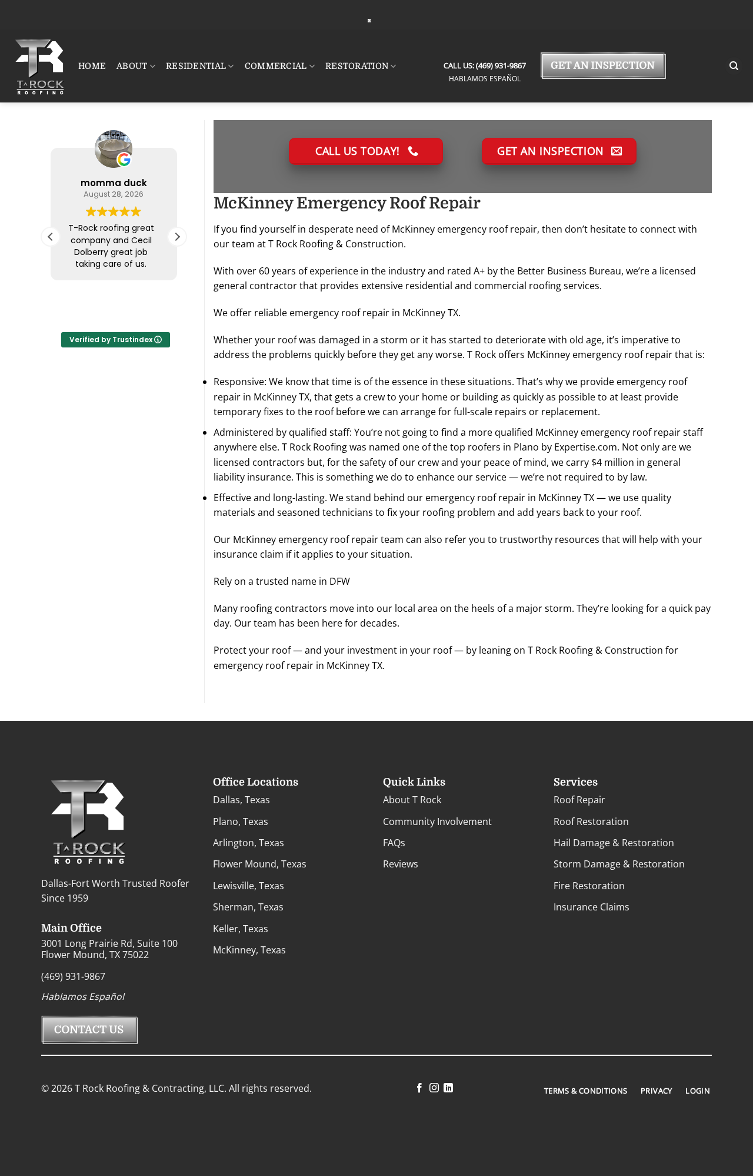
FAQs (394, 842)
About (131, 66)
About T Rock (412, 799)
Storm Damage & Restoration (619, 863)
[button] (177, 237)
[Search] (734, 66)
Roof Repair (579, 799)
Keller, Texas (240, 928)
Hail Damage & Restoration (614, 842)
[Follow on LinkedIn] (448, 1088)
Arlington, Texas (248, 842)
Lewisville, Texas (248, 885)
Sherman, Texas (248, 906)
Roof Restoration (591, 821)
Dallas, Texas (241, 799)
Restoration (356, 66)
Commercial (276, 66)
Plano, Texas (240, 821)
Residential (196, 66)
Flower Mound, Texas (259, 863)
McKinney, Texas (249, 949)
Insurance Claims (591, 906)
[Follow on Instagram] (433, 1088)
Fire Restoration (589, 885)
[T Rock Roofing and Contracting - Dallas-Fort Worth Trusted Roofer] (369, 20)
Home (92, 66)
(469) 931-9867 (500, 65)
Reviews (400, 863)
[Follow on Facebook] (419, 1088)
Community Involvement (437, 821)
